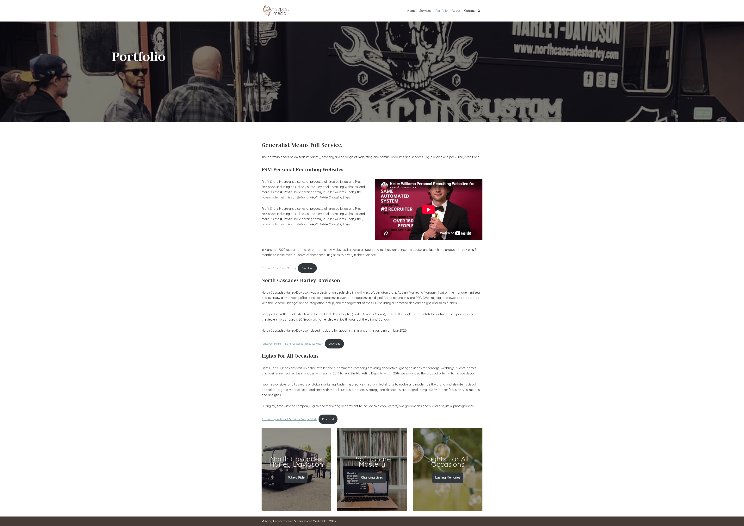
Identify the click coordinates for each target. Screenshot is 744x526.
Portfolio (441, 11)
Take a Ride (296, 477)
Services (425, 11)
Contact (470, 11)
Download (307, 268)
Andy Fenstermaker (279, 521)
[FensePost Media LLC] (276, 10)
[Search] (479, 10)
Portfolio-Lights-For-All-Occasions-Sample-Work (289, 419)
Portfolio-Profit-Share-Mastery (279, 268)
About (456, 11)
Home (411, 11)
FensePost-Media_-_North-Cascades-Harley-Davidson (292, 343)
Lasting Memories (447, 477)
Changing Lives (372, 477)
